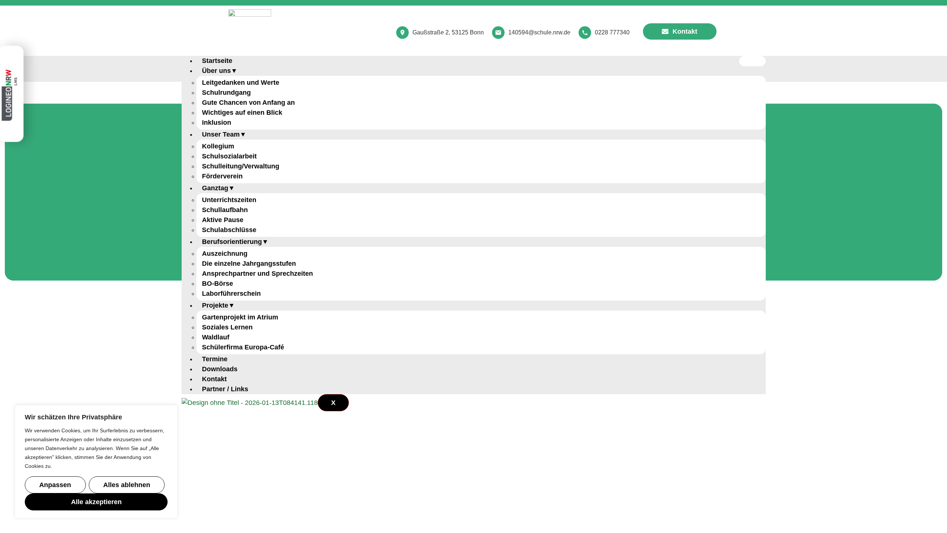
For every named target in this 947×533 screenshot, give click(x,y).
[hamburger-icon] (752, 61)
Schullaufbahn (225, 210)
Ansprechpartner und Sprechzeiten (257, 273)
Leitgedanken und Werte (240, 82)
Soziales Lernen (227, 327)
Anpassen (55, 485)
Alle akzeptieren (96, 502)
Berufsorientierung (232, 241)
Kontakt (214, 379)
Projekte (215, 305)
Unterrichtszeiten (229, 200)
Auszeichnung (224, 253)
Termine (215, 359)
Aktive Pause (222, 220)
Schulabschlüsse (229, 230)
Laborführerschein (231, 293)
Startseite (217, 60)
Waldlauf (215, 337)
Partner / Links (225, 389)
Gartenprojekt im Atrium (240, 317)
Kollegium (218, 146)
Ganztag (215, 188)
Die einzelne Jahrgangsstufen (249, 263)
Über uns (216, 70)
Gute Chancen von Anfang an (248, 102)
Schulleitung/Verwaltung (240, 166)
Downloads (219, 369)
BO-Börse (217, 283)
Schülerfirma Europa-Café (243, 347)
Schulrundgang (226, 92)
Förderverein (222, 176)
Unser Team (221, 134)
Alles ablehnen (126, 485)
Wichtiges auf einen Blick (242, 112)
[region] (96, 461)
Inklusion (216, 122)
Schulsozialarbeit (229, 156)
